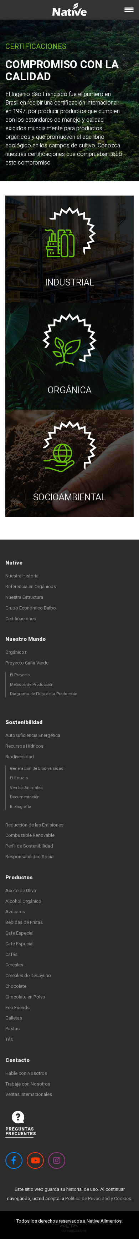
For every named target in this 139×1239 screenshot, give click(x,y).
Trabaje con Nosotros (27, 1084)
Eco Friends (17, 1007)
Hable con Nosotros (26, 1073)
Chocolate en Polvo (25, 996)
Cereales (14, 964)
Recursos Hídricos (24, 746)
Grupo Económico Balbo (30, 608)
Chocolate (15, 986)
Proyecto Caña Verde (26, 662)
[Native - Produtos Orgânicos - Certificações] (69, 11)
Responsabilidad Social (30, 856)
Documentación (25, 797)
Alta (73, 1228)
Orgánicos (16, 652)
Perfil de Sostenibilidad (29, 846)
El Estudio (19, 778)
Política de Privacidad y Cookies (98, 1198)
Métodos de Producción (31, 685)
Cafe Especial (19, 933)
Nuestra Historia (21, 575)
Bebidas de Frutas (24, 922)
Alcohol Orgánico (23, 901)
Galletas (13, 1018)
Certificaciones (20, 618)
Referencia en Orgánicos (30, 586)
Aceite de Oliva (20, 890)
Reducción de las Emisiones (34, 824)
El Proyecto (20, 675)
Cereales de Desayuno (28, 975)
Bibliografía (20, 807)
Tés (9, 1039)
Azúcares (15, 911)
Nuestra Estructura (24, 597)
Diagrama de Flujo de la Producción (43, 694)
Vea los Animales (26, 788)
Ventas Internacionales (28, 1094)
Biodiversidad (19, 756)
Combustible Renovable (30, 835)
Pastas (12, 1028)
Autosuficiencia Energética (32, 735)
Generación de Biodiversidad (36, 768)
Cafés (11, 954)
